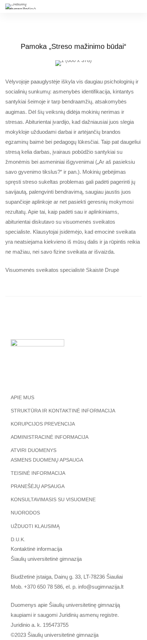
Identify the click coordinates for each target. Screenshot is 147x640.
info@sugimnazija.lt (100, 587)
